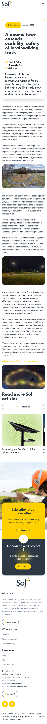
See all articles (24, 407)
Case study (14, 25)
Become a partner (9, 639)
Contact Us (11, 694)
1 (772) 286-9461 (25, 687)
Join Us (5, 635)
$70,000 (5, 202)
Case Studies (8, 664)
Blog (4, 660)
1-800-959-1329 (15, 684)
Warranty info (16, 719)
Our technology (8, 644)
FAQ (4, 655)
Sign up (24, 530)
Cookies (31, 713)
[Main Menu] (43, 4)
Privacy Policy (17, 716)
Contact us (24, 566)
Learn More (11, 622)
